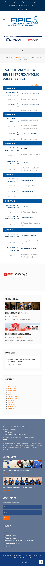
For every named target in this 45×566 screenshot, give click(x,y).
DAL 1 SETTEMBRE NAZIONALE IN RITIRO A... (19, 313)
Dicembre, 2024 (12, 398)
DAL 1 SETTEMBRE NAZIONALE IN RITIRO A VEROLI (17, 470)
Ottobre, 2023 (12, 409)
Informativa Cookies (10, 535)
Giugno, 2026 (11, 386)
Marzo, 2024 (11, 404)
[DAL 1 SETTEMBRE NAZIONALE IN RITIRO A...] (22, 306)
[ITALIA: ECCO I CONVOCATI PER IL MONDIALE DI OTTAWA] (22, 481)
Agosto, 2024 (12, 400)
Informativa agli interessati (12, 543)
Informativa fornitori (10, 538)
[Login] (22, 50)
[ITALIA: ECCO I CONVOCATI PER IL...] (22, 327)
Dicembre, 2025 (12, 388)
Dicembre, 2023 (12, 406)
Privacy (6, 533)
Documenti (7, 530)
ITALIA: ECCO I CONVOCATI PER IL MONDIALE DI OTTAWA (19, 488)
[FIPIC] (22, 21)
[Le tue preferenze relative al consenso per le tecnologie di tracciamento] (41, 562)
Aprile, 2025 (11, 394)
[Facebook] (19, 9)
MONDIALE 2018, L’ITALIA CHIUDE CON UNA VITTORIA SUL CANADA (21, 360)
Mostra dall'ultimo (35, 85)
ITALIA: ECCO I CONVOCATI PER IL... (16, 334)
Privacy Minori (8, 546)
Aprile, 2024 (11, 402)
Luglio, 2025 (11, 392)
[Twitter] (22, 9)
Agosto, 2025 (12, 390)
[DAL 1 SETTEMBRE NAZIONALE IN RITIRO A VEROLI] (22, 464)
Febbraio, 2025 (12, 396)
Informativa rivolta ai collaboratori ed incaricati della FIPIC (20, 541)
